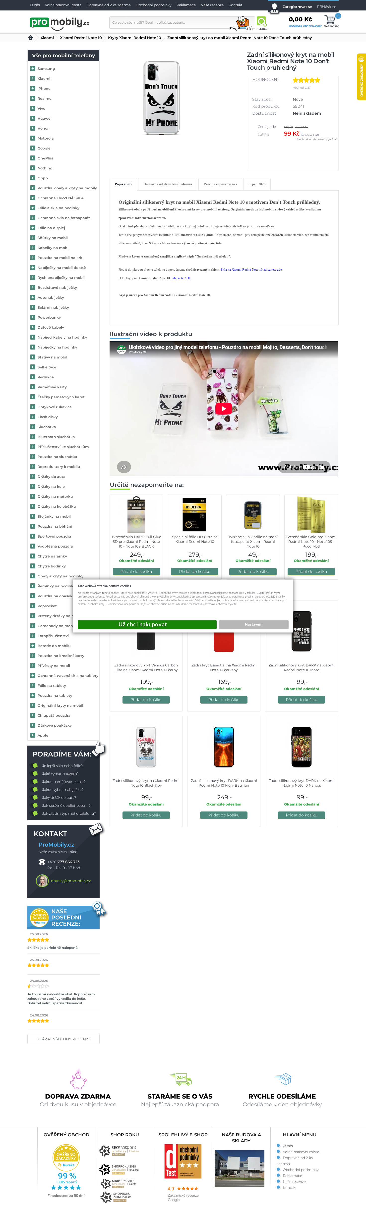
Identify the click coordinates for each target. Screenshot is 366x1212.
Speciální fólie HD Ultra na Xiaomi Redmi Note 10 (195, 539)
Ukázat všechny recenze (63, 1039)
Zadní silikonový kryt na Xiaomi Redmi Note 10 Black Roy (146, 783)
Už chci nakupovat (147, 624)
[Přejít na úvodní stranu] (60, 23)
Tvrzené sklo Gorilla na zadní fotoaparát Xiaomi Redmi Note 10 (253, 542)
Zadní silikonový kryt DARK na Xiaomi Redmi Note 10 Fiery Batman (224, 783)
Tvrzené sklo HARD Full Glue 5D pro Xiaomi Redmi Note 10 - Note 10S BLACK (136, 542)
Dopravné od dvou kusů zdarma (167, 184)
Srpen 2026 (256, 184)
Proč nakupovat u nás (220, 184)
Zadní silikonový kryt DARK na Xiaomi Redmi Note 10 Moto (302, 667)
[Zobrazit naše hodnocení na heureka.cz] (66, 1197)
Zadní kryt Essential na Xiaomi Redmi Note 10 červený (223, 667)
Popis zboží (123, 184)
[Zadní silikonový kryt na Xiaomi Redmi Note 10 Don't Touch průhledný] (161, 97)
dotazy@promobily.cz (71, 880)
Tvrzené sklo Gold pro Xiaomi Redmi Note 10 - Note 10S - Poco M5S (311, 542)
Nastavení (253, 624)
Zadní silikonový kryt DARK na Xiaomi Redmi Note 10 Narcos (302, 783)
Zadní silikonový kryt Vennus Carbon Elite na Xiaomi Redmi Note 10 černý (146, 667)
